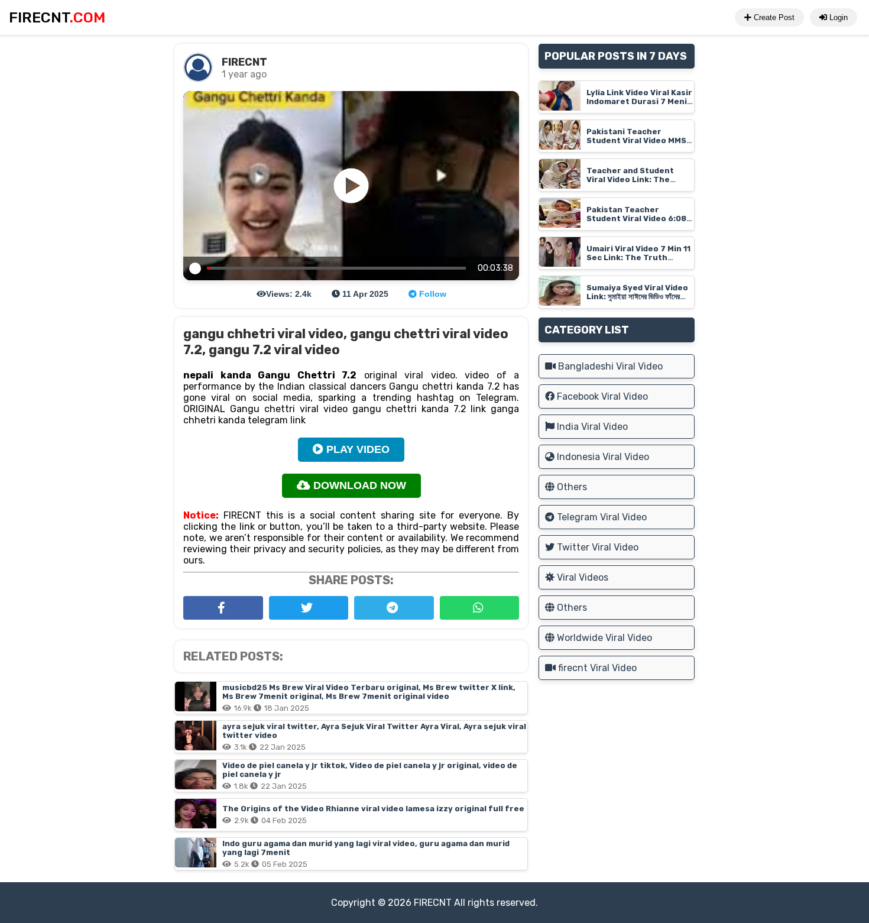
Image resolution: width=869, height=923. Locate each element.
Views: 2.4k (289, 294)
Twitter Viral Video (596, 547)
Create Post (773, 17)
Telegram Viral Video (601, 517)
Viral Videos (581, 577)
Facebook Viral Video (601, 396)
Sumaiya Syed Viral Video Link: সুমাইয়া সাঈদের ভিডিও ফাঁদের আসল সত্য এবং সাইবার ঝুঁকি (637, 296)
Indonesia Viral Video (602, 456)
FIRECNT (433, 902)
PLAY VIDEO (356, 449)
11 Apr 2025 (364, 294)
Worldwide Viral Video (603, 637)
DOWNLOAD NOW (358, 485)
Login (837, 17)
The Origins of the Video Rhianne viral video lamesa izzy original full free (373, 808)
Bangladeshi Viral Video (609, 366)
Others (571, 487)
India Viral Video (591, 426)
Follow (431, 294)
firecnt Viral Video (596, 667)
